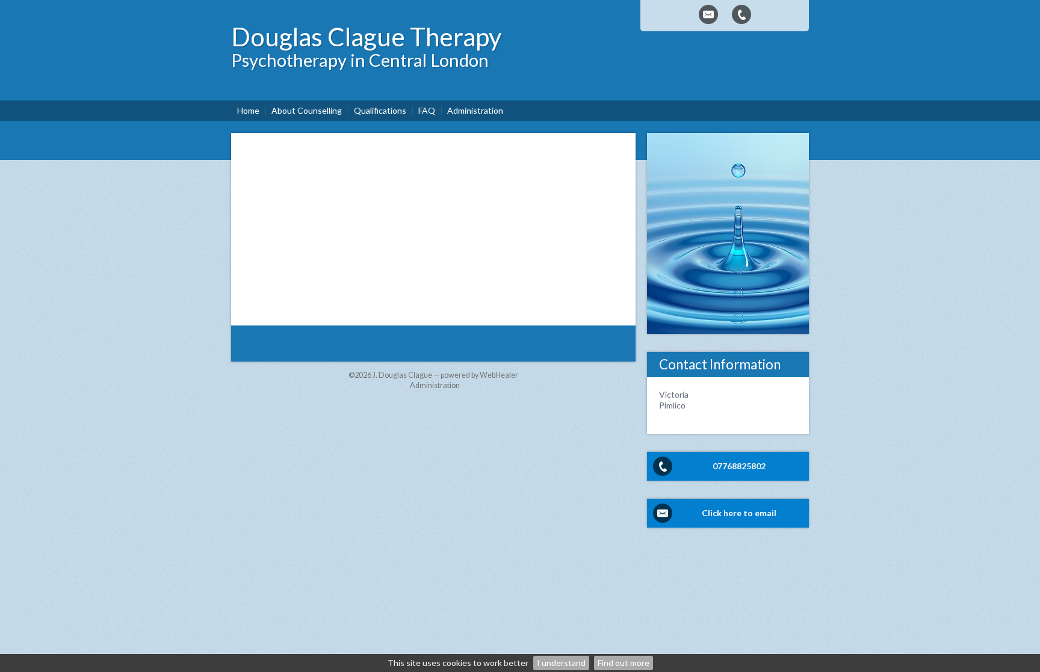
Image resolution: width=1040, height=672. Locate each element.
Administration (435, 385)
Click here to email (739, 513)
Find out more (623, 663)
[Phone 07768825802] (741, 14)
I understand (561, 663)
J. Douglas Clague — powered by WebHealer (445, 375)
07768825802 (739, 466)
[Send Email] (708, 14)
